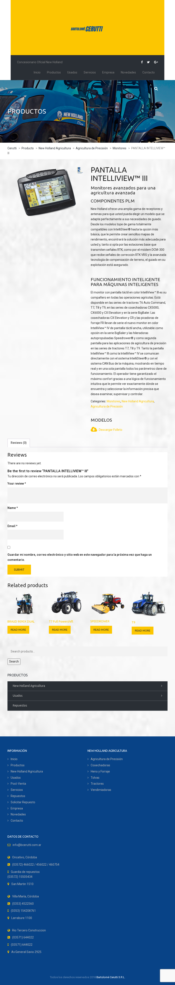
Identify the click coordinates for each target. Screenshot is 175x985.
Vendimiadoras (101, 790)
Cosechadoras (100, 765)
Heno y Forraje (100, 771)
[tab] (18, 443)
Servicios (90, 72)
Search (14, 661)
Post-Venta (18, 783)
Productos (54, 72)
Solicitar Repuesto (23, 802)
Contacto (148, 72)
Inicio (37, 72)
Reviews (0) (19, 442)
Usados (72, 72)
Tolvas (95, 777)
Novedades (128, 72)
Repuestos (20, 705)
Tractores (97, 783)
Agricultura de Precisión (107, 759)
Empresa (108, 72)
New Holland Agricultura (29, 685)
